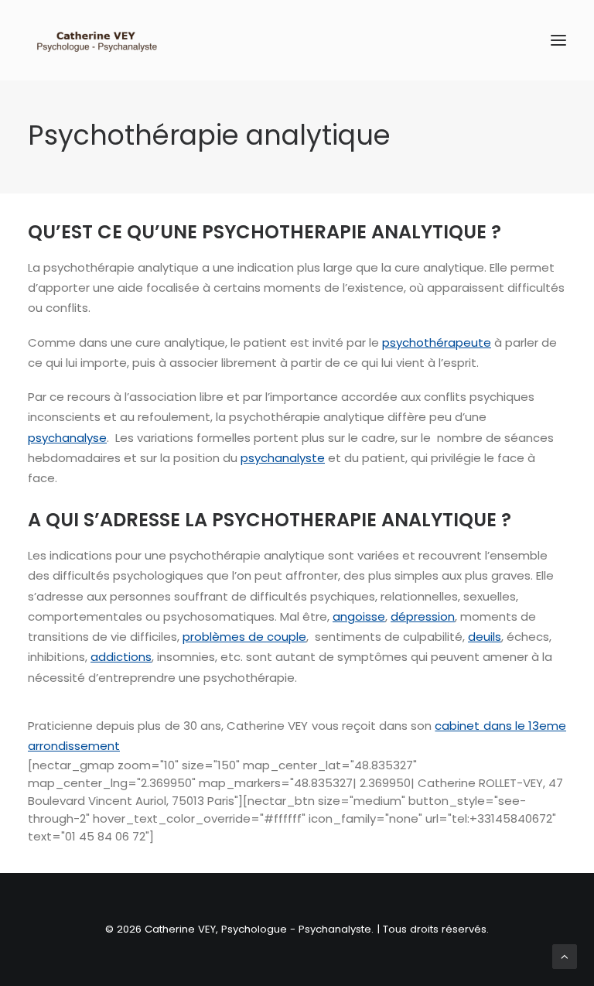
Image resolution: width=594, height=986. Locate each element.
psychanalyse (67, 438)
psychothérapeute (436, 342)
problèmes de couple (244, 636)
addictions (121, 657)
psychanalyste (283, 458)
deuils (484, 636)
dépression (423, 616)
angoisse (359, 616)
